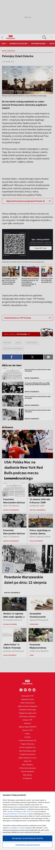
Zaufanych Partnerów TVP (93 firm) (14, 814)
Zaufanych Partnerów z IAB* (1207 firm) (21, 811)
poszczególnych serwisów (17, 828)
